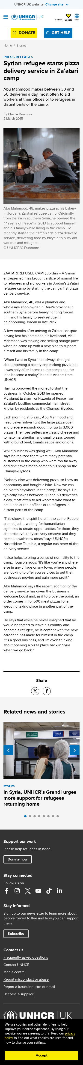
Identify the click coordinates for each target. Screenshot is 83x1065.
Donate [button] (68, 19)
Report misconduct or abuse (26, 979)
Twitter (28, 891)
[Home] (27, 17)
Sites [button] (77, 19)
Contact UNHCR (16, 964)
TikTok (49, 891)
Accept (41, 1055)
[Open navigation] (5, 17)
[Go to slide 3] (35, 817)
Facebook (6, 891)
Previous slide (8, 750)
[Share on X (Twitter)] (35, 691)
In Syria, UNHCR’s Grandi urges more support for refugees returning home (39, 798)
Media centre (14, 972)
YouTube (38, 891)
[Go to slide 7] (54, 817)
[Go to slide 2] (31, 817)
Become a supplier (18, 994)
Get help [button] (61, 33)
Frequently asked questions (25, 957)
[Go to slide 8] (58, 817)
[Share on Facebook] (47, 691)
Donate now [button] (17, 859)
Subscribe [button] (16, 933)
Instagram (17, 891)
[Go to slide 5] (45, 817)
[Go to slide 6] (49, 817)
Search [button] (58, 19)
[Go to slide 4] (40, 817)
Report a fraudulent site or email (29, 986)
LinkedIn (59, 891)
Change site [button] (54, 4)
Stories (22, 45)
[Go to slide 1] (26, 817)
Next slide (75, 750)
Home (7, 45)
